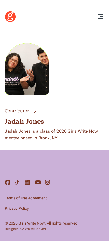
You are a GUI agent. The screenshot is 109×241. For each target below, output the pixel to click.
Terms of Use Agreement (26, 198)
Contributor (17, 111)
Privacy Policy (17, 208)
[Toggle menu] (101, 17)
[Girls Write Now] (10, 21)
